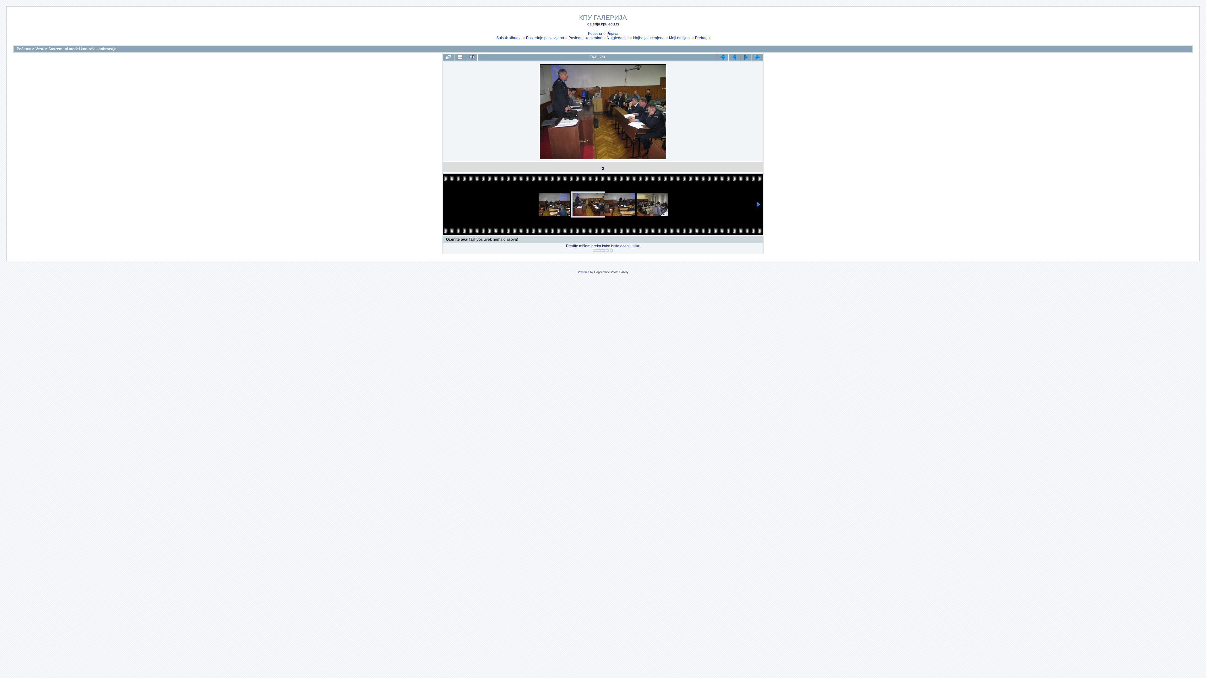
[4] (607, 250)
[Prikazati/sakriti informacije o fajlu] (460, 57)
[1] (595, 250)
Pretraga (702, 38)
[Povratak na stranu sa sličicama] (448, 57)
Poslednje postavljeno (545, 38)
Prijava (612, 33)
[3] (603, 250)
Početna (595, 33)
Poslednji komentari (585, 38)
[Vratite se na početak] (722, 57)
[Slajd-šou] (471, 57)
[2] (599, 250)
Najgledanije (618, 38)
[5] (611, 250)
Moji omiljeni (680, 38)
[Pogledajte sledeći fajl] (746, 57)
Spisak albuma (509, 38)
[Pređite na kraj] (757, 57)
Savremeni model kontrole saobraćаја (82, 49)
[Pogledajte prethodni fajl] (734, 57)
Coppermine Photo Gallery (611, 272)
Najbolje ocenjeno (649, 38)
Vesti (39, 49)
